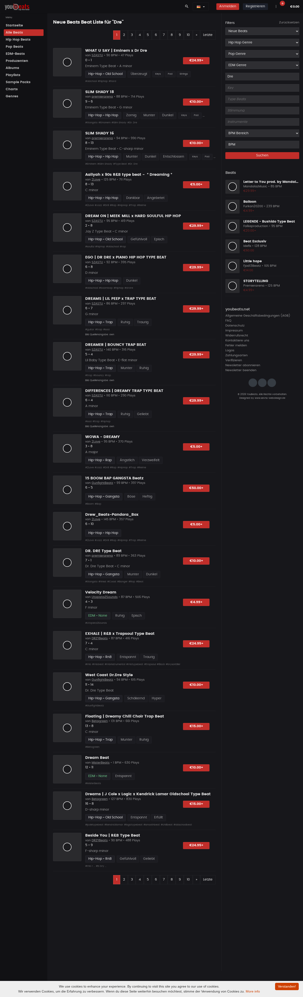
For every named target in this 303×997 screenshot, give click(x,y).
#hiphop (103, 81)
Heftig (147, 496)
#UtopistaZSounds (96, 623)
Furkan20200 (253, 206)
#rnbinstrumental (115, 664)
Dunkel (167, 115)
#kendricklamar (113, 825)
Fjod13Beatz (252, 265)
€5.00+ (196, 184)
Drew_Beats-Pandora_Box (111, 514)
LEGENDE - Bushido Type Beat (269, 221)
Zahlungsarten (236, 355)
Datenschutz (235, 325)
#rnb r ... (90, 866)
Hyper (156, 698)
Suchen (262, 155)
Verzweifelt (151, 460)
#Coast (111, 581)
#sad (106, 329)
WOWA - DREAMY (102, 437)
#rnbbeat (98, 664)
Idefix (247, 246)
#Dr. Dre (132, 122)
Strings (184, 74)
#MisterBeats (93, 783)
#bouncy (98, 375)
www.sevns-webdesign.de (270, 398)
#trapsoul (150, 664)
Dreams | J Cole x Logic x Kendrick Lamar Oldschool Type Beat (148, 794)
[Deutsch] (199, 7)
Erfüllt (158, 817)
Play (67, 62)
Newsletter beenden (240, 370)
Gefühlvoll (139, 239)
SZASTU (97, 55)
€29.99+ (196, 226)
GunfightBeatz (102, 483)
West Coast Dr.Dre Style (109, 675)
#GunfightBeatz (94, 706)
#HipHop (122, 205)
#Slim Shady (118, 122)
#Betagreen (92, 747)
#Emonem (104, 122)
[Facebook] (262, 382)
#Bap (98, 504)
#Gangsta (91, 122)
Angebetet (156, 198)
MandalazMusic (255, 186)
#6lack (161, 664)
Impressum (234, 330)
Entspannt (128, 657)
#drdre (129, 288)
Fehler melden (236, 345)
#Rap (113, 205)
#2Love (89, 205)
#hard (112, 81)
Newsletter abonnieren (242, 365)
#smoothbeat (151, 825)
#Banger (122, 581)
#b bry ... (101, 866)
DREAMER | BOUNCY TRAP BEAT (115, 345)
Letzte (208, 35)
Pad (170, 74)
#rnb (88, 664)
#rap (123, 246)
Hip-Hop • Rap (100, 460)
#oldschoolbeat (183, 825)
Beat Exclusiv (254, 241)
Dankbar (133, 198)
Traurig (142, 322)
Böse (131, 496)
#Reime (141, 205)
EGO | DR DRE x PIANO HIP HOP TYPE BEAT (125, 257)
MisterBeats (101, 762)
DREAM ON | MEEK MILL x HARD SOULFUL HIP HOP (133, 216)
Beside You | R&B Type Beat (112, 835)
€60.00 (248, 250)
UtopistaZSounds (105, 597)
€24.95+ (196, 643)
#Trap (132, 205)
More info (253, 991)
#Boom (89, 504)
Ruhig (125, 322)
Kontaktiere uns (237, 340)
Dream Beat (97, 758)
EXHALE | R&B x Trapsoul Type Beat (120, 634)
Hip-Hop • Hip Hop (103, 115)
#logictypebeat (133, 825)
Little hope (252, 261)
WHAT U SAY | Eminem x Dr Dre (116, 50)
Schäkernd (136, 698)
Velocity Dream (100, 592)
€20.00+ (249, 230)
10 (188, 35)
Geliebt (143, 414)
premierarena (102, 96)
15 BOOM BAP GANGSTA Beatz (114, 478)
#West (102, 581)
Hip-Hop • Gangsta (103, 496)
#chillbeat (167, 825)
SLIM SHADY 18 (99, 92)
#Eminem (90, 164)
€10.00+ (196, 101)
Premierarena (253, 285)
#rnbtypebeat (134, 664)
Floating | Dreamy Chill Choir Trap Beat (124, 716)
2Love (96, 179)
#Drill (106, 205)
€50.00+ (196, 488)
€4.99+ (196, 602)
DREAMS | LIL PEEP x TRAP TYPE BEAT (120, 299)
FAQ (228, 320)
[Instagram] (253, 382)
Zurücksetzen (289, 22)
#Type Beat (120, 164)
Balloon (249, 201)
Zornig (131, 115)
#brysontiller (173, 664)
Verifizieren (233, 360)
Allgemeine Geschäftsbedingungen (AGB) (257, 315)
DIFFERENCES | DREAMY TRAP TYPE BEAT (124, 391)
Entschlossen (173, 156)
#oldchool (91, 81)
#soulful (89, 246)
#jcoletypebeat (94, 825)
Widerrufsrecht (236, 335)
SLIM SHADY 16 (99, 133)
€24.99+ (196, 60)
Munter (149, 115)
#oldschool (112, 246)
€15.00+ (196, 726)
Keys (158, 74)
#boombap (106, 288)
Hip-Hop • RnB (100, 657)
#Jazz (98, 205)
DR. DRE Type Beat (103, 551)
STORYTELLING (255, 281)
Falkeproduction (255, 226)
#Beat (139, 581)
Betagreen (100, 721)
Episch (159, 239)
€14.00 (248, 270)
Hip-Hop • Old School (105, 74)
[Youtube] (271, 382)
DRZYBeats (100, 638)
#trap (98, 329)
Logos (229, 350)
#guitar (89, 329)
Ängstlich (127, 460)
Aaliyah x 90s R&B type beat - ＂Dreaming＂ (129, 174)
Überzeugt (139, 74)
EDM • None (97, 615)
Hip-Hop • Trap (100, 322)
